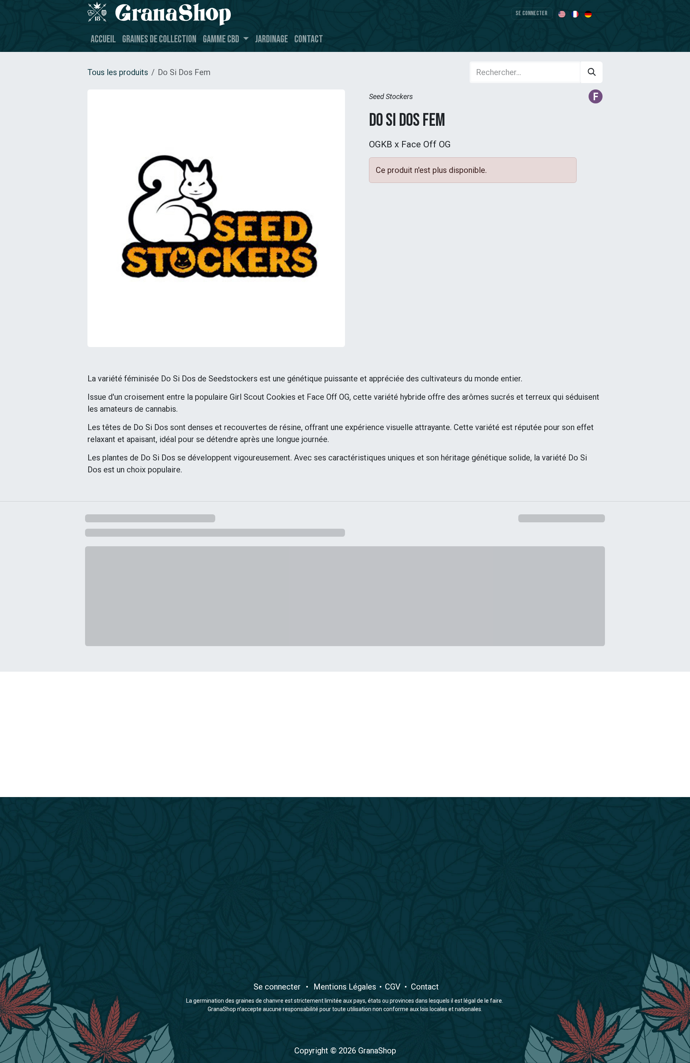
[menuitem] (562, 13)
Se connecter (531, 13)
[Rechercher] (592, 72)
